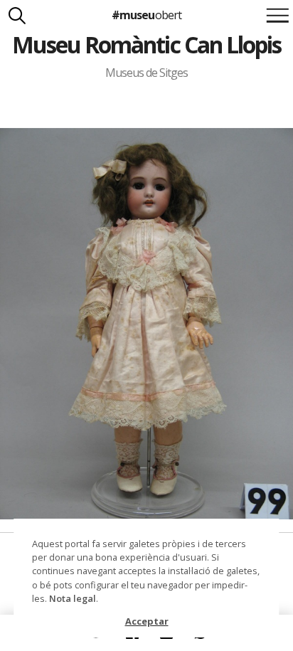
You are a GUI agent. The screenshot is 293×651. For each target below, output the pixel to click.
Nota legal (72, 598)
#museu (146, 15)
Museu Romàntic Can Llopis (147, 44)
